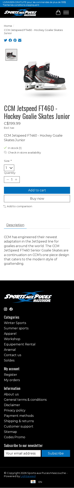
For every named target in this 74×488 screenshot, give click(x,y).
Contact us (12, 355)
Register (10, 375)
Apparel (10, 334)
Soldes (9, 360)
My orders (12, 380)
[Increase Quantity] (16, 179)
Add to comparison (19, 206)
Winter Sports (15, 323)
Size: (8, 160)
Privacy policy (14, 410)
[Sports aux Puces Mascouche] (20, 12)
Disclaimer (12, 405)
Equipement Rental (20, 344)
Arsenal (10, 350)
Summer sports (16, 328)
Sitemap (10, 432)
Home (8, 25)
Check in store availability (24, 152)
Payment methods (19, 416)
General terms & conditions (25, 400)
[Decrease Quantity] (7, 179)
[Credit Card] (33, 482)
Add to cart (37, 190)
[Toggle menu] (66, 12)
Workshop (12, 339)
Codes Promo (14, 437)
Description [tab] (15, 225)
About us (11, 394)
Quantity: (10, 172)
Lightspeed (28, 476)
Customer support (18, 426)
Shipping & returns (19, 421)
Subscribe (56, 453)
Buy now (37, 198)
